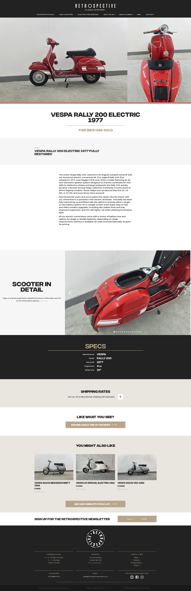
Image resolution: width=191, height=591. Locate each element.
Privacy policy (131, 582)
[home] (95, 8)
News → (137, 557)
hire (139, 14)
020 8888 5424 (54, 576)
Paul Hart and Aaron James (142, 588)
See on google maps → (95, 563)
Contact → (137, 560)
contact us (43, 301)
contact (150, 14)
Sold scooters (66, 14)
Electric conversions (88, 14)
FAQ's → (137, 565)
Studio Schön (101, 588)
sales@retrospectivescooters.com (95, 576)
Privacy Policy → (137, 563)
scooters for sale (45, 14)
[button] (109, 15)
